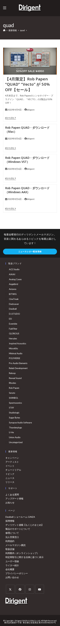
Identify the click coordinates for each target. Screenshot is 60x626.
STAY (11, 407)
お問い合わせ (12, 577)
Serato (12, 393)
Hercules (13, 338)
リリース (9, 482)
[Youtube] (39, 589)
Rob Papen (14, 388)
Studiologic (14, 412)
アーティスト (12, 461)
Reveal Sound (15, 378)
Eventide (13, 323)
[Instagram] (29, 589)
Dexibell (13, 309)
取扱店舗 (9, 549)
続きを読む (10, 118)
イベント (9, 465)
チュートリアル (13, 469)
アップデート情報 (14, 498)
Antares (12, 289)
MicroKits (13, 348)
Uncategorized (16, 442)
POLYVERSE (14, 358)
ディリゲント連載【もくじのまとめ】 (24, 524)
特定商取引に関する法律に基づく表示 (24, 557)
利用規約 (9, 541)
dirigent (31, 109)
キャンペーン (12, 457)
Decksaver (14, 304)
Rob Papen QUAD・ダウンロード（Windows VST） (27, 160)
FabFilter (13, 328)
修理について (12, 533)
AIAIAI (12, 274)
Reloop (12, 373)
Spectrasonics (15, 403)
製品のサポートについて (17, 528)
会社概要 (9, 569)
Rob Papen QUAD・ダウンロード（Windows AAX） (27, 190)
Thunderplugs (15, 427)
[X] (10, 589)
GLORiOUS (14, 333)
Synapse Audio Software (20, 422)
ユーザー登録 (12, 561)
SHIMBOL (13, 398)
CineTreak (14, 299)
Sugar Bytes (14, 417)
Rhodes (12, 383)
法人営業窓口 (12, 537)
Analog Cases (15, 279)
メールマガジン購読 (15, 545)
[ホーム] (4, 30)
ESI (10, 318)
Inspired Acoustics (17, 343)
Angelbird (13, 284)
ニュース (9, 478)
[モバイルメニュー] (4, 8)
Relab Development (18, 368)
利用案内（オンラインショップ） (22, 553)
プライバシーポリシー (16, 573)
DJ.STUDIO (14, 314)
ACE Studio (14, 269)
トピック (9, 473)
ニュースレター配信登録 (30, 251)
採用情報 (9, 520)
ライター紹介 (12, 565)
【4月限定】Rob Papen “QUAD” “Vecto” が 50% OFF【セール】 (27, 84)
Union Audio (14, 437)
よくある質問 (12, 494)
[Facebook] (20, 589)
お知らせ (9, 502)
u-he (11, 432)
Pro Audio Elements (18, 363)
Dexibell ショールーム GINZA (20, 516)
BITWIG (13, 294)
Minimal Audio (15, 353)
